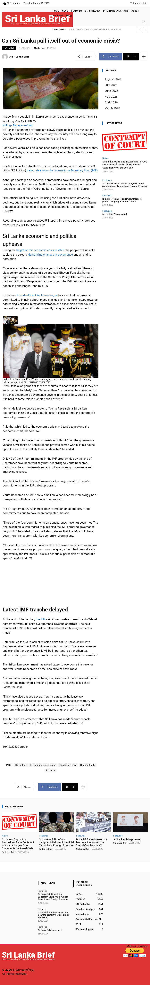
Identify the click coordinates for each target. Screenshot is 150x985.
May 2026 (111, 96)
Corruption (20, 765)
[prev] (139, 29)
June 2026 (111, 90)
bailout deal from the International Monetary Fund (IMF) (62, 170)
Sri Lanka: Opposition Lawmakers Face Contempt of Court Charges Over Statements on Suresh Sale (124, 164)
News (105, 158)
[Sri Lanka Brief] (5, 57)
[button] (144, 22)
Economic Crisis (67, 765)
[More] (144, 56)
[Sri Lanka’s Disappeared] (130, 822)
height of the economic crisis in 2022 (40, 250)
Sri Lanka (50, 770)
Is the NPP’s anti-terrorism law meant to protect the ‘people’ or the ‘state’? (122, 200)
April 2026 (111, 102)
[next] (145, 29)
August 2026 (113, 79)
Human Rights (87, 765)
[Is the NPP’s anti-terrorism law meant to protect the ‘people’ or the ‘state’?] (93, 822)
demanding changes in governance (50, 254)
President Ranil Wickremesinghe (37, 295)
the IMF (40, 619)
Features (9, 47)
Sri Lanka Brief (20, 56)
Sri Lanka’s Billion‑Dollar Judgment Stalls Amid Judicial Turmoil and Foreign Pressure (124, 184)
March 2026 (112, 108)
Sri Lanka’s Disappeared (81, 29)
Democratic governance (42, 765)
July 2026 (111, 84)
